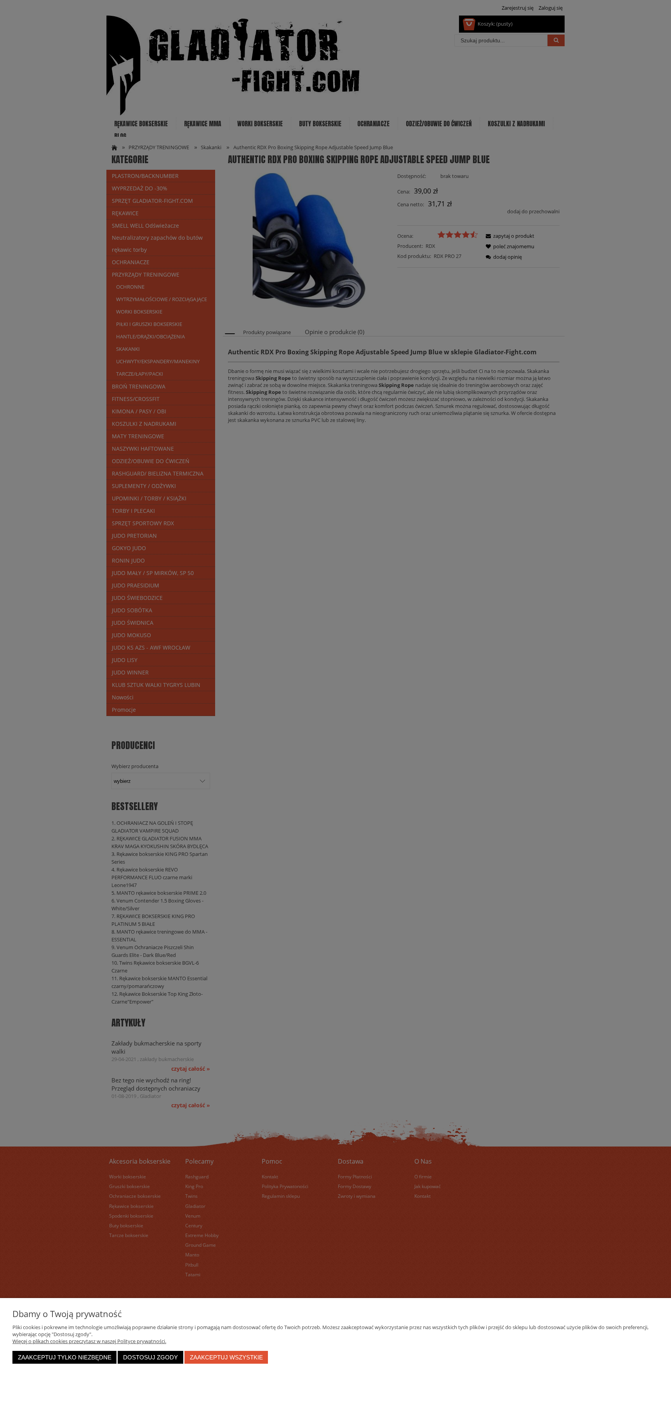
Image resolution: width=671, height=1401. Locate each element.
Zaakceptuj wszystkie (226, 1357)
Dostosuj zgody (150, 1357)
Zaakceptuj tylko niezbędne (64, 1357)
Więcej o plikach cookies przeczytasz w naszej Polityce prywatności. (89, 1341)
